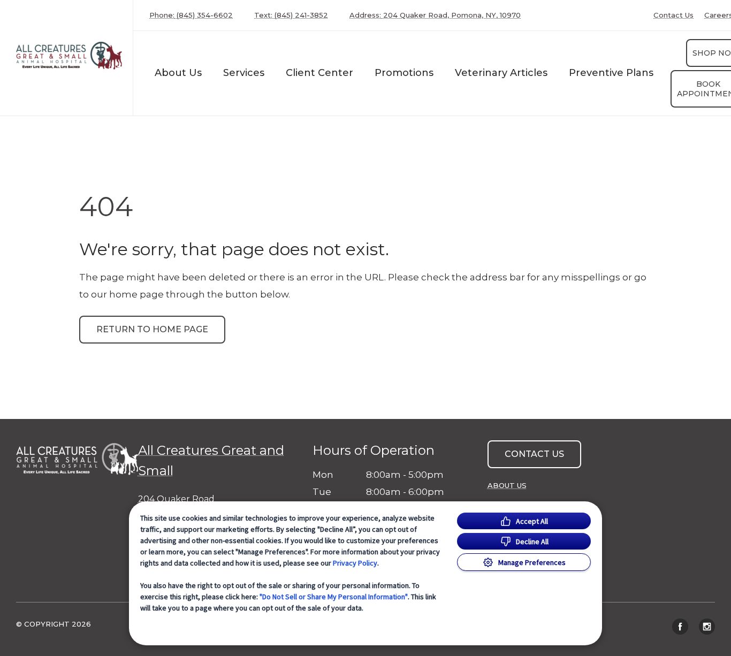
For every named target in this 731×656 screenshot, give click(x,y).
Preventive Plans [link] (611, 73)
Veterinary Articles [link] (501, 73)
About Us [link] (507, 485)
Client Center (319, 73)
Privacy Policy (355, 563)
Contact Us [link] (673, 15)
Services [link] (243, 73)
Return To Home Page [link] (152, 329)
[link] (69, 55)
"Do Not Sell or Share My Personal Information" (334, 596)
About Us (178, 73)
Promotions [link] (404, 73)
